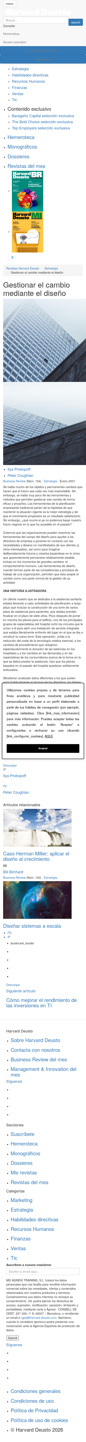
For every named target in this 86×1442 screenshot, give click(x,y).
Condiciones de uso (32, 1400)
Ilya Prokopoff (19, 469)
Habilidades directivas (30, 75)
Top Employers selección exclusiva (41, 127)
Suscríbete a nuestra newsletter (28, 1265)
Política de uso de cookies (39, 1420)
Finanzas (19, 87)
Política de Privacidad (34, 1410)
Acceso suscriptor (15, 42)
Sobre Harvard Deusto (35, 1039)
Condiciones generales (36, 1390)
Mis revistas (24, 1172)
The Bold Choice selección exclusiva (42, 121)
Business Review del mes (39, 1059)
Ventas (17, 93)
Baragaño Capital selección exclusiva (43, 115)
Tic (14, 99)
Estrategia (20, 68)
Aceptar (43, 748)
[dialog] (43, 721)
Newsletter (43, 59)
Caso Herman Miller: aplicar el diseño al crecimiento (36, 856)
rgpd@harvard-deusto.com (39, 1317)
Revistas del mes (26, 165)
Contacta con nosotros (35, 1049)
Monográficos (22, 146)
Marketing (21, 1199)
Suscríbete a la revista (43, 50)
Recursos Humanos (28, 81)
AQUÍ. (49, 736)
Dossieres (18, 156)
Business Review (14, 481)
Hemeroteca (11, 34)
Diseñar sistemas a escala (32, 925)
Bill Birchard (13, 871)
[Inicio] (43, 12)
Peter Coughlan (20, 475)
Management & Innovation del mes (43, 1071)
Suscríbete (22, 1133)
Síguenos (14, 1081)
